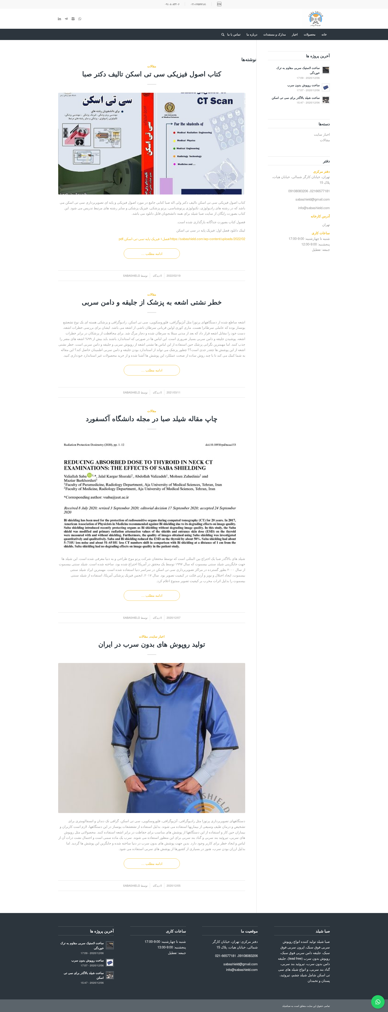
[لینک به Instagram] (73, 18)
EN (219, 4)
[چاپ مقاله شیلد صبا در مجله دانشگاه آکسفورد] (151, 494)
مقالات (151, 66)
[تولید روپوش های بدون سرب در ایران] (151, 738)
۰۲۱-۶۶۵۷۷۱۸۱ (198, 4)
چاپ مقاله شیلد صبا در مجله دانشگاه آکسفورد (152, 418)
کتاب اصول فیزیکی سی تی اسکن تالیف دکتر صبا (151, 73)
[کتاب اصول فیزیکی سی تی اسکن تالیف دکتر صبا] (151, 143)
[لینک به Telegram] (66, 18)
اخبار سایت (157, 636)
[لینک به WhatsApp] (79, 18)
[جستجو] (221, 34)
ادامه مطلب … (151, 253)
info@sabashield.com (314, 207)
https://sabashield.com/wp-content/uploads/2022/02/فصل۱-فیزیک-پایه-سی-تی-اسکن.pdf (182, 238)
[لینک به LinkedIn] (59, 18)
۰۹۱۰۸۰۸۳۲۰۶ (172, 4)
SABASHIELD (131, 275)
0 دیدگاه (157, 275)
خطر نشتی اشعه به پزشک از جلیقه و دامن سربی (152, 302)
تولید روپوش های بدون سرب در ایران (151, 644)
